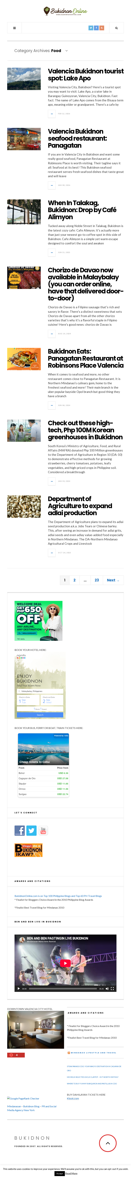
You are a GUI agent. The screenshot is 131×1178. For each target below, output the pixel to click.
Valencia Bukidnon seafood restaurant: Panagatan (77, 138)
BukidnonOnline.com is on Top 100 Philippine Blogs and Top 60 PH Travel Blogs (58, 895)
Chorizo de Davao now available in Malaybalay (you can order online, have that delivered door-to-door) (86, 284)
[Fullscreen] (112, 988)
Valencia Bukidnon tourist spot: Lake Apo (85, 75)
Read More (71, 1173)
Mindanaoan (14, 1106)
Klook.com (73, 1098)
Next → (113, 580)
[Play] (18, 988)
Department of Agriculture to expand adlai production (80, 505)
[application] (65, 963)
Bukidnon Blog (31, 1106)
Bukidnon (32, 1138)
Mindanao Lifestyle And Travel (93, 1052)
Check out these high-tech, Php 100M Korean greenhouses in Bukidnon (85, 430)
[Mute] (107, 988)
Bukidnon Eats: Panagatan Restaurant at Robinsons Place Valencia (85, 358)
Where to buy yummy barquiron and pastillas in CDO (92, 1084)
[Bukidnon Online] (65, 11)
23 (97, 580)
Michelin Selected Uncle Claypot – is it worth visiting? (92, 1077)
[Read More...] (52, 114)
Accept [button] (59, 1173)
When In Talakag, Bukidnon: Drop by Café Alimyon (82, 209)
